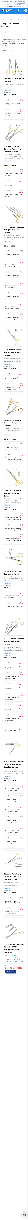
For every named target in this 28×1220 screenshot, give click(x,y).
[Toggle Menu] (25, 10)
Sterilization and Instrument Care (13, 19)
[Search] (16, 10)
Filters (5, 32)
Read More (4, 45)
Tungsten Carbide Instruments (20, 19)
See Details (10, 972)
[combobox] (18, 50)
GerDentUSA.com (11, 6)
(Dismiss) (19, 6)
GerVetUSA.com (21, 3)
